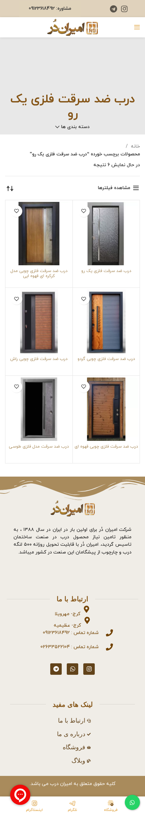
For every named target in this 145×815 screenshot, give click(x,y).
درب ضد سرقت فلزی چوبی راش (38, 359)
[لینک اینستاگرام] (124, 8)
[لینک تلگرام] (113, 8)
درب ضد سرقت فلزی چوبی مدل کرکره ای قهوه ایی (38, 273)
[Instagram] (89, 669)
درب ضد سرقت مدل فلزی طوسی (39, 447)
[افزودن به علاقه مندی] (84, 211)
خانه (134, 146)
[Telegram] (56, 669)
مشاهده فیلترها (114, 188)
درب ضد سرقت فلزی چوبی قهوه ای (106, 447)
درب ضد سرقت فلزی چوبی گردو (106, 359)
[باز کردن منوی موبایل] (137, 27)
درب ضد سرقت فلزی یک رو (106, 271)
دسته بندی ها (75, 127)
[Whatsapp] (72, 669)
